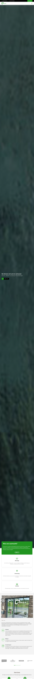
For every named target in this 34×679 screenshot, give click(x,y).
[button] (15, 665)
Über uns (6, 278)
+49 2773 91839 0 (11, 0)
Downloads (30, 0)
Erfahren (7, 629)
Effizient (6, 638)
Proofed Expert (8, 644)
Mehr (17, 552)
